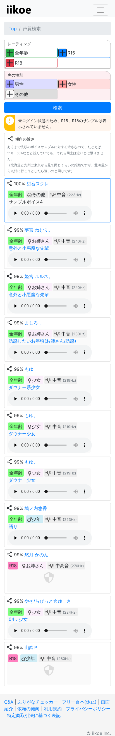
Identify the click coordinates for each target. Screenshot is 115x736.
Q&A (8, 702)
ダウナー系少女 (24, 387)
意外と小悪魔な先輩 (29, 248)
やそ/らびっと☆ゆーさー (50, 601)
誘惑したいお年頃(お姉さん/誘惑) (42, 341)
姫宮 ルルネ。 (39, 276)
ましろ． (33, 323)
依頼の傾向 (28, 708)
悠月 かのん (36, 554)
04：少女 (18, 619)
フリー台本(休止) (79, 702)
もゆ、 (31, 462)
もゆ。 (31, 415)
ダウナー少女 (22, 433)
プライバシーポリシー (88, 708)
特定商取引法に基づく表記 (34, 715)
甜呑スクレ (38, 183)
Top (13, 28)
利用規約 (53, 708)
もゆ (29, 369)
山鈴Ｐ (31, 647)
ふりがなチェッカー (38, 702)
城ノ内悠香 (36, 508)
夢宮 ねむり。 (39, 230)
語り (13, 526)
